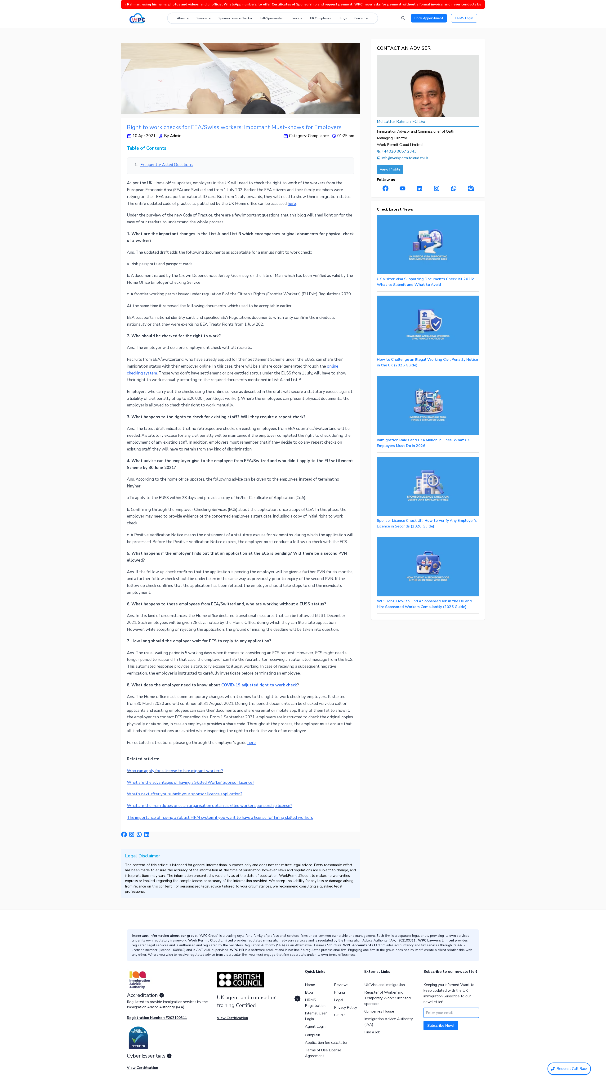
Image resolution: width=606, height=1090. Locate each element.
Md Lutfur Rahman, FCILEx (401, 121)
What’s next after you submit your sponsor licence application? (184, 794)
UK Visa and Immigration (384, 984)
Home (310, 984)
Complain (312, 1035)
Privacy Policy (345, 1007)
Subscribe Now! (440, 1025)
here (292, 203)
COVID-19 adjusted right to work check (259, 685)
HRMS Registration (315, 1002)
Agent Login (315, 1026)
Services (202, 18)
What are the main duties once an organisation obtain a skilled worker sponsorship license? (209, 805)
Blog (309, 992)
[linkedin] (147, 834)
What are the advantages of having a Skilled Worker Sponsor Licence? (190, 782)
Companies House (379, 1011)
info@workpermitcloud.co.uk (405, 158)
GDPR (339, 1015)
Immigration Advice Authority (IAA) (388, 1021)
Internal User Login (316, 1016)
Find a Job (372, 1032)
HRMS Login (464, 18)
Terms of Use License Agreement (323, 1053)
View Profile (390, 169)
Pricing (339, 992)
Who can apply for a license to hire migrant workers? (175, 771)
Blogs (343, 18)
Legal (338, 1000)
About (181, 18)
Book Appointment (428, 18)
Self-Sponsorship (272, 18)
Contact (359, 18)
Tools (295, 18)
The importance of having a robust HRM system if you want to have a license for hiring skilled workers (220, 817)
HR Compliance (320, 18)
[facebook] (124, 834)
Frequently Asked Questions (166, 164)
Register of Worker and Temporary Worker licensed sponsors (387, 998)
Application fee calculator (326, 1042)
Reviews (341, 984)
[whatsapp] (139, 834)
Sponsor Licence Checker (235, 18)
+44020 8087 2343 (399, 151)
